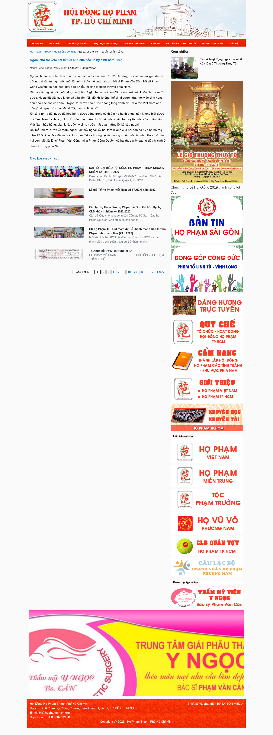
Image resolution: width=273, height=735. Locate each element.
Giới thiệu (55, 43)
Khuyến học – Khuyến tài (181, 43)
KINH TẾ (155, 43)
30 (142, 272)
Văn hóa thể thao (134, 43)
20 (135, 272)
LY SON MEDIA (232, 703)
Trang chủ (36, 43)
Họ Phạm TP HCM (40, 51)
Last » (161, 272)
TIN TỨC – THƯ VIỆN (212, 43)
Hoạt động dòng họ (106, 43)
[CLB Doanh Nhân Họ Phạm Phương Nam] (207, 576)
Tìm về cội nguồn (77, 43)
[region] (136, 654)
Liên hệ (233, 43)
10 (129, 272)
